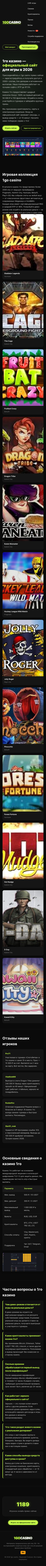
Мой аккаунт (10, 47)
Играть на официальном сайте (23, 1523)
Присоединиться (28, 47)
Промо (30, 20)
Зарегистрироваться (32, 128)
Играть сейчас (11, 128)
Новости (33, 31)
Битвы (30, 25)
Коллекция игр (34, 42)
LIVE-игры (32, 3)
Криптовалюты (34, 14)
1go (11, 22)
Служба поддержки (36, 36)
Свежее (31, 9)
